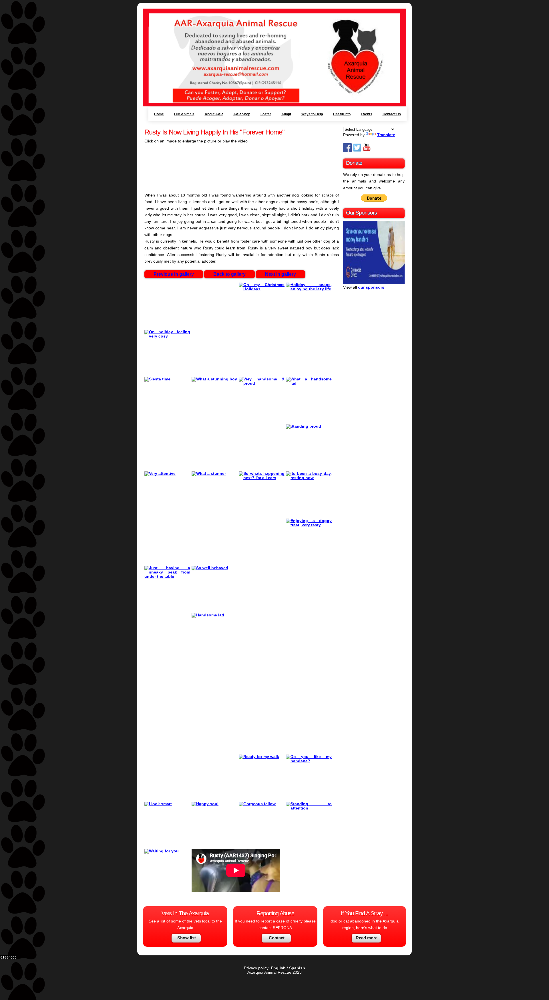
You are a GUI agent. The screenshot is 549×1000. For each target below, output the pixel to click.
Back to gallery (229, 274)
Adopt (286, 114)
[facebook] (347, 150)
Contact (277, 937)
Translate (386, 135)
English (278, 968)
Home (159, 114)
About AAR (214, 114)
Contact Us (392, 114)
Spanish (297, 968)
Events (366, 114)
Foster (265, 114)
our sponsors (371, 287)
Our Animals (184, 114)
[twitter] (357, 150)
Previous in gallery (174, 274)
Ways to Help (312, 114)
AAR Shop (241, 114)
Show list (186, 937)
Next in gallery (280, 274)
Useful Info (342, 114)
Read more (366, 937)
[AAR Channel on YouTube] (367, 150)
